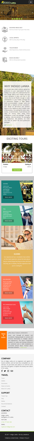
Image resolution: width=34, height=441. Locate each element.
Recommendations (6, 404)
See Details (17, 170)
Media (3, 401)
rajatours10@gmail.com (8, 427)
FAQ (2, 398)
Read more (23, 347)
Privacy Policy (24, 438)
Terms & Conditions (11, 438)
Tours (3, 378)
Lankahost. (26, 434)
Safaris (3, 381)
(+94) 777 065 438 (6, 422)
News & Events (5, 386)
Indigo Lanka (14, 434)
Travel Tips (4, 396)
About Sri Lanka (5, 388)
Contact (3, 406)
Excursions (4, 383)
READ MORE (8, 197)
